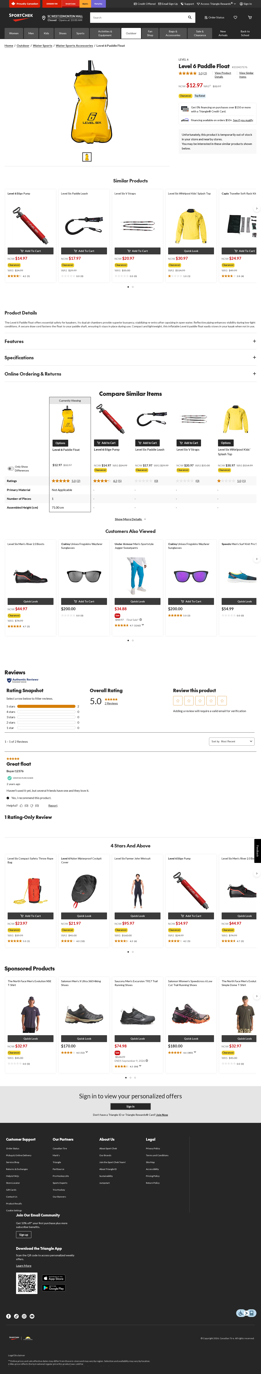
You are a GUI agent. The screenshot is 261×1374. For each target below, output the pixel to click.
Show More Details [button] (128, 519)
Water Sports (42, 45)
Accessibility (152, 1169)
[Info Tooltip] (140, 620)
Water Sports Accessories (74, 45)
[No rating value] (144, 481)
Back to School (245, 33)
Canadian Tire (60, 1148)
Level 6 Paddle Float (204, 66)
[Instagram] (24, 1316)
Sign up (23, 1234)
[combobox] (235, 741)
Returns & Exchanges (17, 1169)
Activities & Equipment (105, 33)
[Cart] (250, 18)
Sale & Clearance (200, 33)
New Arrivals (223, 33)
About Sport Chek (108, 1148)
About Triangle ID (108, 1169)
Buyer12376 (15, 771)
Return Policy (153, 1182)
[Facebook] (8, 1316)
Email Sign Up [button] (170, 3)
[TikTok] (16, 1316)
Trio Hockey (59, 1189)
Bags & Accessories (173, 33)
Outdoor (131, 33)
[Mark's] (85, 4)
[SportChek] (70, 4)
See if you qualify (243, 120)
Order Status (216, 17)
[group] (27, 264)
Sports (80, 33)
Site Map (150, 1162)
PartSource (58, 1169)
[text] (30, 276)
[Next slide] (256, 208)
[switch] (13, 469)
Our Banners (59, 1196)
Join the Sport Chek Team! (112, 1162)
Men (31, 33)
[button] (190, 17)
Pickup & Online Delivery (19, 1155)
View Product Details (223, 74)
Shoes (62, 33)
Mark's (56, 1155)
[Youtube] (32, 1316)
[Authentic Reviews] (23, 680)
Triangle (57, 1162)
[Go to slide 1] (87, 157)
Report (53, 805)
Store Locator (13, 1182)
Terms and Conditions (157, 1155)
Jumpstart (104, 1182)
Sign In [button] (248, 3)
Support (189, 3)
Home (9, 45)
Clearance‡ (185, 95)
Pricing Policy (153, 1176)
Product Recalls (14, 1203)
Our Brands (105, 1155)
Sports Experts (60, 1182)
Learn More (23, 1265)
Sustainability (106, 1176)
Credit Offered (147, 3)
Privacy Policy (153, 1148)
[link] (194, 73)
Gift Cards (11, 1189)
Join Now (162, 1114)
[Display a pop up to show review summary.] (143, 626)
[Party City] (98, 4)
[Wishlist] (235, 18)
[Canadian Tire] (52, 4)
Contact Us (11, 1196)
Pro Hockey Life (61, 1176)
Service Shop (12, 1162)
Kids (46, 33)
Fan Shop (150, 33)
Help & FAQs (12, 1176)
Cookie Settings (14, 1210)
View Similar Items (246, 74)
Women (14, 33)
